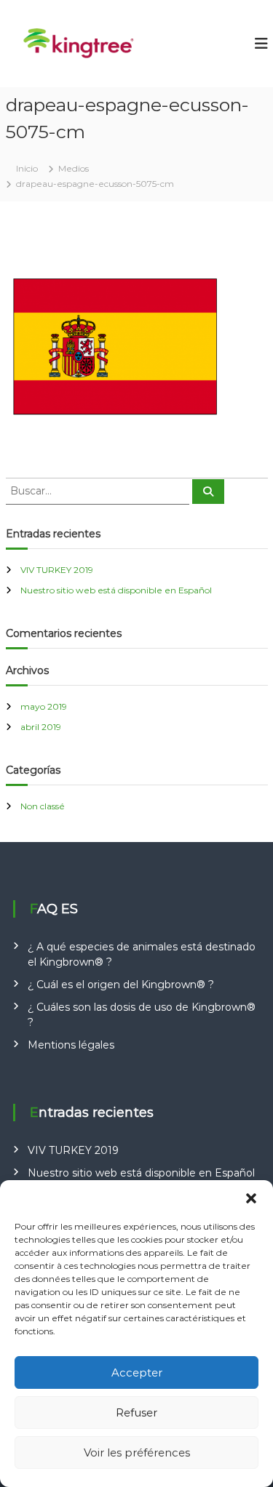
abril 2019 (40, 726)
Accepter (136, 1372)
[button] (251, 1198)
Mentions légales (71, 1044)
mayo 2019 (43, 706)
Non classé (42, 806)
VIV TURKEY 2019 (56, 569)
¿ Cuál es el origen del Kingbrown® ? (121, 984)
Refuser (136, 1412)
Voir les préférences (137, 1452)
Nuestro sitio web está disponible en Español (116, 590)
